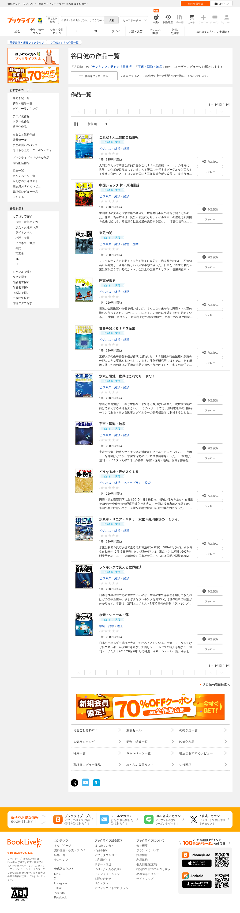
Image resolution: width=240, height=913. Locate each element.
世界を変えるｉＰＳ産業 (117, 328)
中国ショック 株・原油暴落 (119, 185)
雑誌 (18, 248)
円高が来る (107, 280)
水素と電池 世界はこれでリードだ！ (127, 376)
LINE (57, 873)
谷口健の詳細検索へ (216, 684)
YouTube (59, 892)
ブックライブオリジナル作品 (31, 157)
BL (76, 31)
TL (96, 31)
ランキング (61, 859)
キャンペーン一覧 (24, 176)
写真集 (19, 253)
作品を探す (101, 850)
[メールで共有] (85, 785)
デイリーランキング (25, 108)
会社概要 (142, 845)
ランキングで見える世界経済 (112, 66)
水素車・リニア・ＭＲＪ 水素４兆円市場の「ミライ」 (140, 519)
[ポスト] (74, 783)
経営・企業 (131, 243)
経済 (126, 148)
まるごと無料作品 (24, 134)
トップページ (62, 845)
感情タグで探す (22, 303)
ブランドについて (147, 850)
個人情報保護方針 (147, 864)
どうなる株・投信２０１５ (119, 471)
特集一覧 (18, 170)
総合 (17, 31)
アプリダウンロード (107, 855)
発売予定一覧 (21, 98)
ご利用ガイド (224, 31)
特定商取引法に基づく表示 (153, 869)
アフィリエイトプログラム (111, 888)
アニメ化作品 (21, 116)
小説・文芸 (135, 31)
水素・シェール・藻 (114, 614)
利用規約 (142, 859)
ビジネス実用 (155, 31)
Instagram (60, 883)
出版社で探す (21, 298)
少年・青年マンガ (37, 31)
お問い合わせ (102, 878)
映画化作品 (20, 126)
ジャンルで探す (22, 271)
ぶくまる (18, 197)
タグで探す (20, 277)
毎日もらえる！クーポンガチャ (32, 150)
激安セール (20, 139)
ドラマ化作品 (21, 121)
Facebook (60, 897)
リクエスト (101, 883)
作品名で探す (21, 282)
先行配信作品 (21, 163)
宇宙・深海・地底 (150, 66)
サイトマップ (144, 878)
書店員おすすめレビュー (28, 186)
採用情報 (142, 855)
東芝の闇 (105, 232)
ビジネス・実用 (25, 243)
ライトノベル (23, 232)
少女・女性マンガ (57, 31)
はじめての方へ (205, 31)
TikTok (58, 888)
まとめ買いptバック (25, 145)
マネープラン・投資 (137, 482)
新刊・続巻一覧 (22, 103)
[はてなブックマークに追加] (96, 785)
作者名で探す (21, 287)
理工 (120, 625)
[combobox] (82, 20)
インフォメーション (107, 874)
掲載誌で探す (21, 292)
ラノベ (116, 31)
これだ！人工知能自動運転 (119, 137)
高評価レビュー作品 (25, 191)
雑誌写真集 (175, 31)
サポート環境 (102, 864)
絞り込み (52, 20)
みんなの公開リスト (25, 181)
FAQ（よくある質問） (108, 869)
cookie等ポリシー (147, 874)
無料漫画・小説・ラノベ (69, 850)
